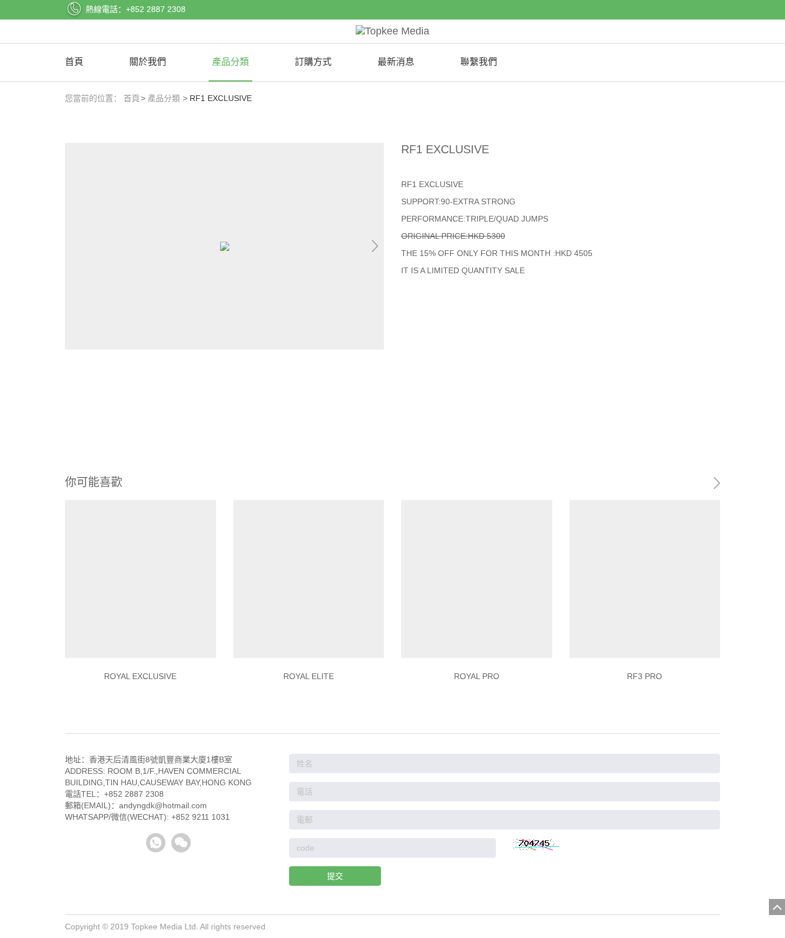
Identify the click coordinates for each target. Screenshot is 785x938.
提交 (335, 876)
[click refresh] (536, 844)
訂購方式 (313, 62)
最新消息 (396, 62)
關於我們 (147, 62)
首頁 (74, 62)
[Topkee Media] (392, 31)
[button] (374, 246)
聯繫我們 (478, 62)
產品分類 (230, 62)
